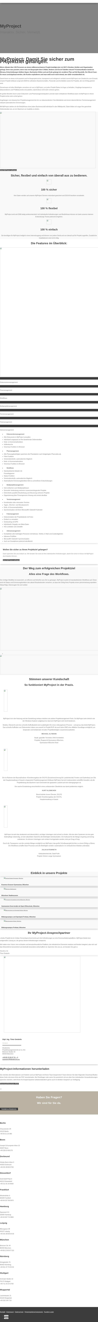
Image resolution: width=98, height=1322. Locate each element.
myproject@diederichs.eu (11, 1059)
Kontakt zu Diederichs (9, 1109)
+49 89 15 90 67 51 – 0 (10, 1057)
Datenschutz (19, 1312)
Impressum (10, 1312)
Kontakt (2, 1312)
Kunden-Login (49, 1312)
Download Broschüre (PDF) (9, 1084)
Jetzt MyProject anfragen (8, 170)
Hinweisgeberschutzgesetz (34, 1312)
